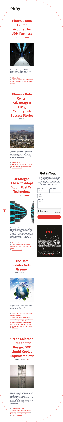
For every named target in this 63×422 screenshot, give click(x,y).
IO (13, 166)
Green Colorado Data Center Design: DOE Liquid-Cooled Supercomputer (22, 347)
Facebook (12, 319)
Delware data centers (16, 246)
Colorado (14, 408)
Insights (42, 228)
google (26, 319)
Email (39, 194)
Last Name (52, 188)
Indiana (14, 313)
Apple (13, 317)
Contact (56, 228)
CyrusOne (14, 79)
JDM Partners (29, 79)
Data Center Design (25, 244)
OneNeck (12, 81)
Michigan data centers (16, 322)
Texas (22, 408)
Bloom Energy (15, 244)
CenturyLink (27, 164)
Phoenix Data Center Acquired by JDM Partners (22, 27)
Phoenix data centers (25, 166)
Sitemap (49, 228)
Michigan (19, 313)
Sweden (18, 315)
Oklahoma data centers (24, 324)
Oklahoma (13, 315)
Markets (17, 166)
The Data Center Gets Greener (22, 264)
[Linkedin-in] (51, 232)
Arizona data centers (18, 164)
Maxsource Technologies (49, 254)
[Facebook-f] (49, 232)
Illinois (28, 412)
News (18, 78)
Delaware (14, 243)
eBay (19, 79)
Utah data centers (27, 326)
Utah (22, 315)
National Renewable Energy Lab (18, 414)
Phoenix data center (21, 81)
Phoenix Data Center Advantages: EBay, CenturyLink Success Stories (22, 105)
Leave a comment (17, 168)
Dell (32, 164)
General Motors (20, 319)
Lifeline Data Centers (23, 321)
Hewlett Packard (22, 412)
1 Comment (15, 328)
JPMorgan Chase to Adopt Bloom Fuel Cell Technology (22, 185)
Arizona (14, 78)
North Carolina (29, 313)
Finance (23, 79)
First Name (40, 188)
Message (40, 199)
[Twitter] (47, 232)
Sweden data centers (16, 326)
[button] (4, 210)
